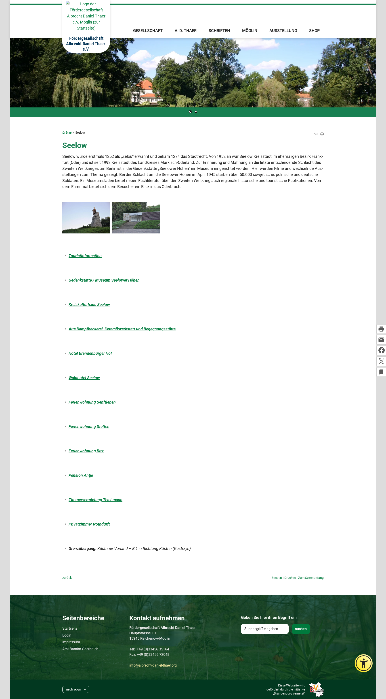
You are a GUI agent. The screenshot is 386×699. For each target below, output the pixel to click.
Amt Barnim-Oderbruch (80, 649)
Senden (277, 578)
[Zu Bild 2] (195, 112)
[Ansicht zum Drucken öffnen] (322, 134)
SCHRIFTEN (219, 30)
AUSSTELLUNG (283, 30)
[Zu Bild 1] (190, 112)
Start (68, 133)
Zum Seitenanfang (311, 578)
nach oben (73, 689)
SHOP (314, 30)
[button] (28, 76)
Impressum (71, 642)
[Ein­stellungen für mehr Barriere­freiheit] (364, 663)
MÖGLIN (249, 30)
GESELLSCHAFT (148, 30)
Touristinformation (85, 255)
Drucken (290, 578)
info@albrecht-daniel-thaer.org (153, 665)
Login (66, 635)
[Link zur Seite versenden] (315, 134)
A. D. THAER (186, 30)
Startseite (69, 628)
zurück (67, 578)
